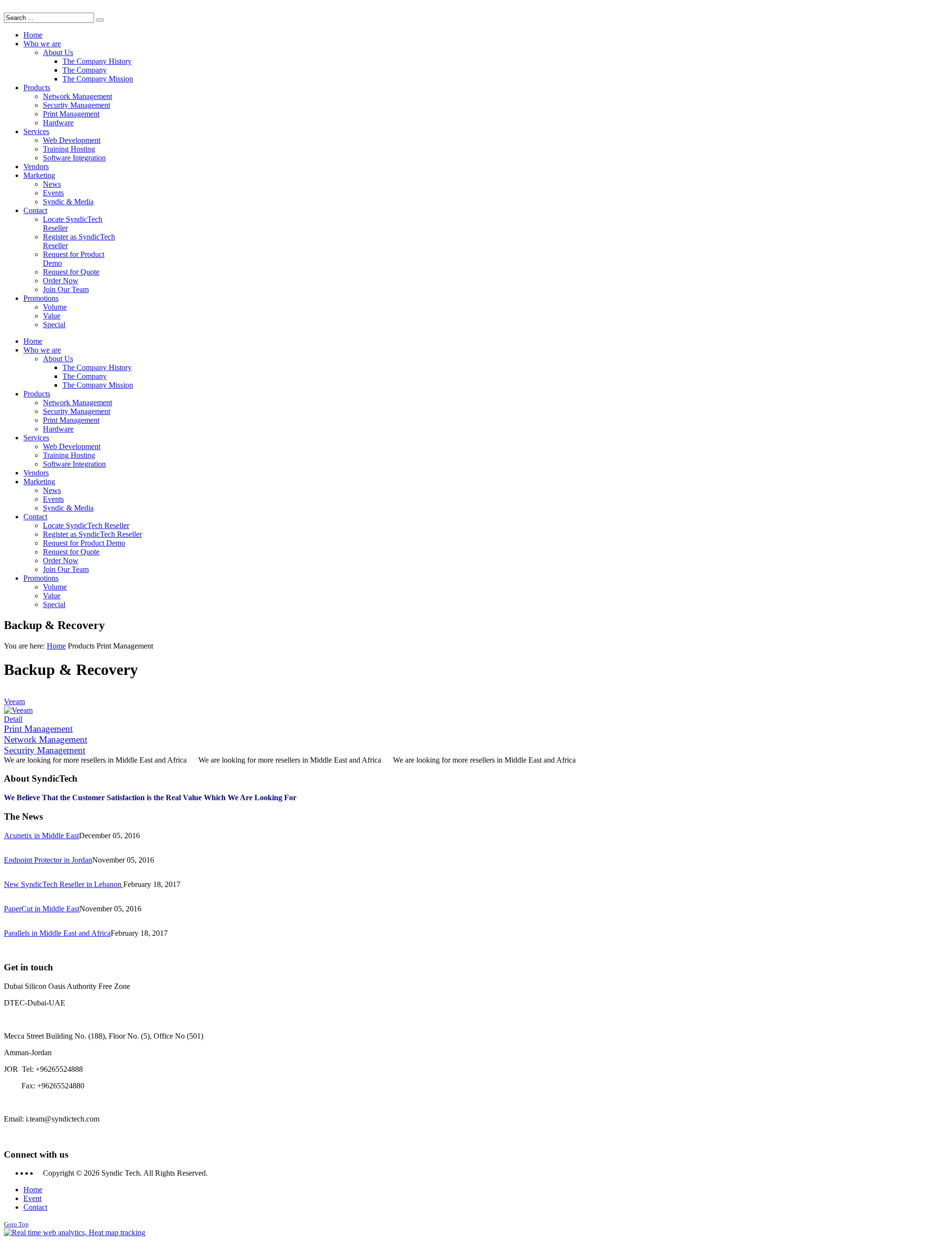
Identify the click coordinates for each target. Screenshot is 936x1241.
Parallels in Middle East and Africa (57, 933)
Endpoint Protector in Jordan (48, 860)
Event (32, 1198)
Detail (13, 719)
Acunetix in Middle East (41, 835)
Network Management (45, 739)
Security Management (44, 750)
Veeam (14, 701)
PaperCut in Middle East (41, 909)
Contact (35, 1207)
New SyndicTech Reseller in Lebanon (63, 884)
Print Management (38, 729)
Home (56, 646)
